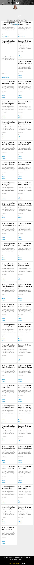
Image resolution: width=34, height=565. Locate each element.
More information (14, 563)
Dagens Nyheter (17, 24)
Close (23, 563)
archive (21, 3)
